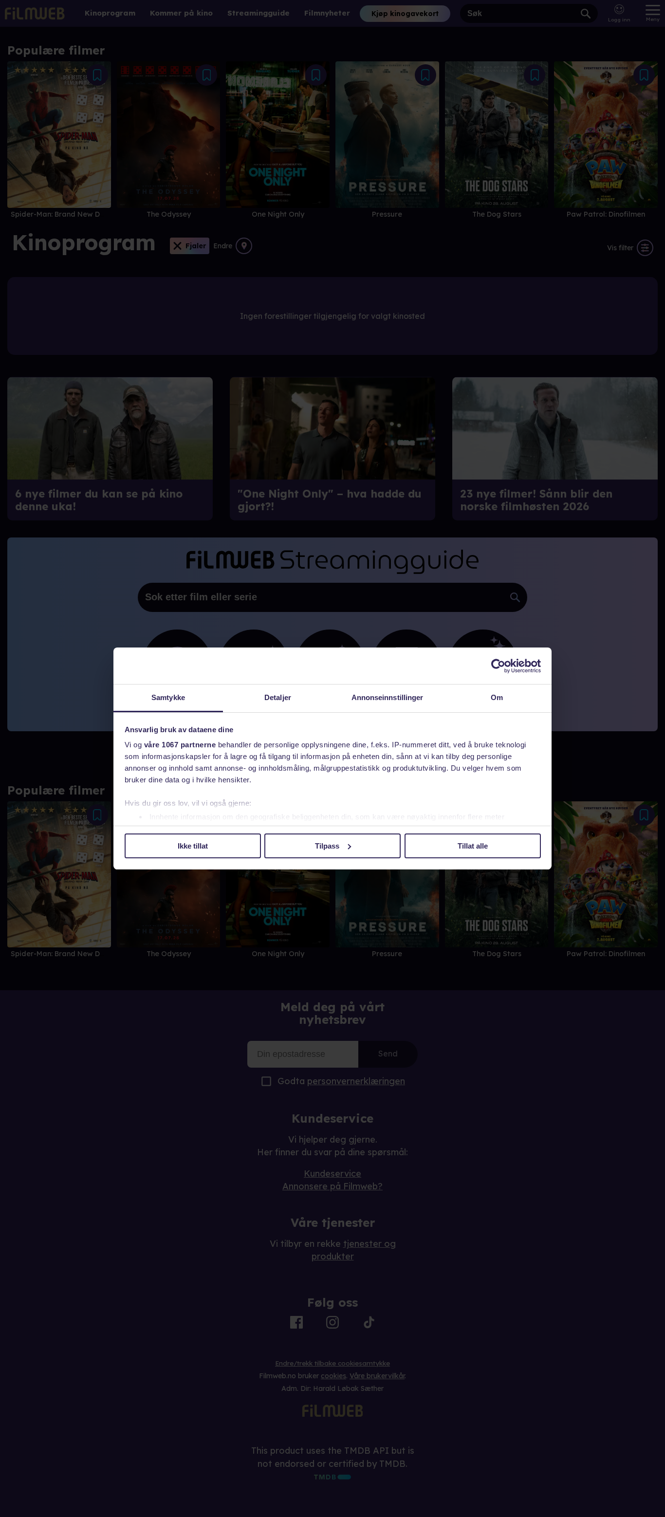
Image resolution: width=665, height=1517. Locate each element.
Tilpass (327, 846)
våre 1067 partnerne (180, 744)
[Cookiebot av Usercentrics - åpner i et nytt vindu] (498, 666)
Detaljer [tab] (277, 697)
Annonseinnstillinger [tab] (387, 697)
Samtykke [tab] (168, 697)
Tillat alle (473, 846)
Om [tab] (497, 697)
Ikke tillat (193, 846)
